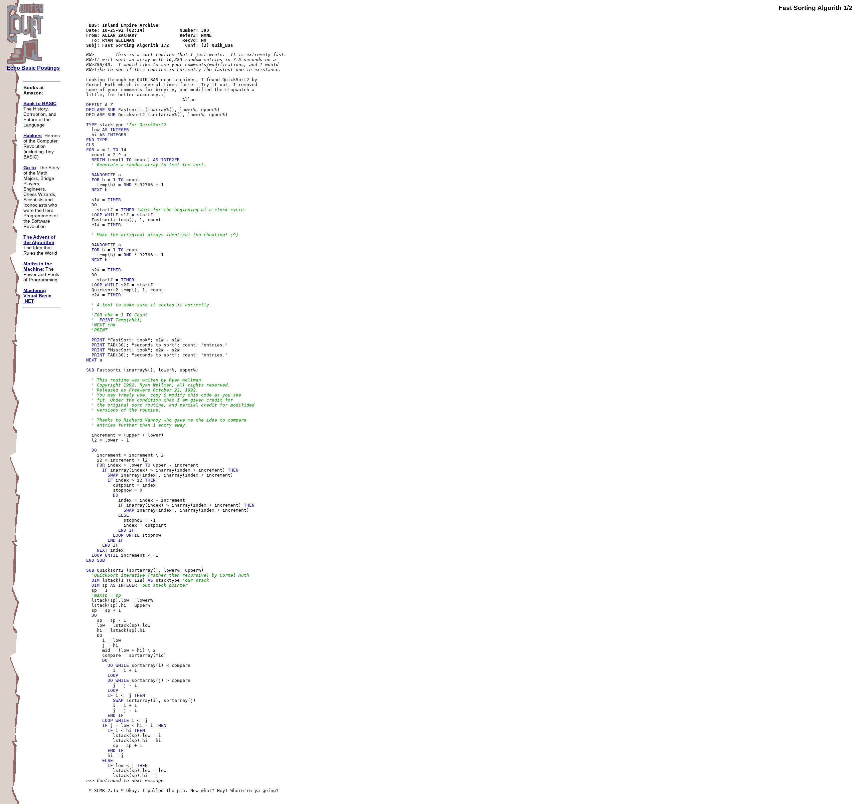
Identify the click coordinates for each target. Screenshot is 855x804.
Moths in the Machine (37, 266)
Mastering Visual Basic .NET (37, 296)
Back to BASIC (39, 103)
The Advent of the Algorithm (39, 239)
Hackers (32, 135)
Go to (29, 167)
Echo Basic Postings (33, 68)
